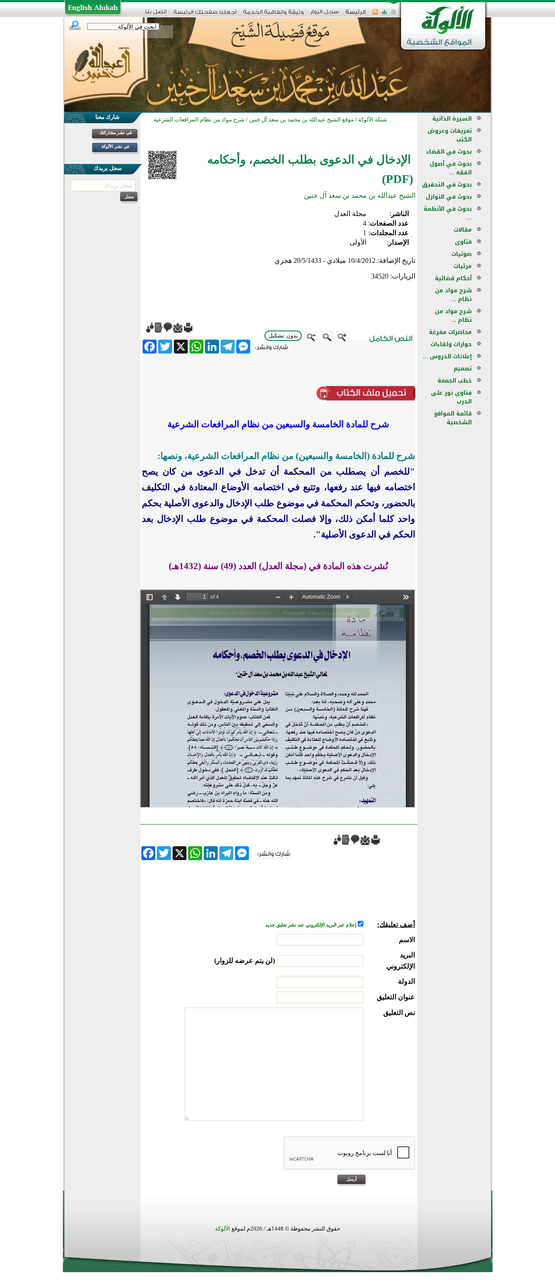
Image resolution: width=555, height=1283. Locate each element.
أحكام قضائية (453, 278)
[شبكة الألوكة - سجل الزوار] (324, 14)
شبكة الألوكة (372, 119)
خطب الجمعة (454, 380)
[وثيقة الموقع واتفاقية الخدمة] (273, 15)
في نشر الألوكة (115, 146)
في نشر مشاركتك (115, 132)
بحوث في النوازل (449, 196)
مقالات (463, 229)
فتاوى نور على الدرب (451, 397)
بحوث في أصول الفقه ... (451, 168)
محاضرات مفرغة (450, 332)
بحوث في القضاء (449, 151)
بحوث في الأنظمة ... (448, 213)
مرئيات (463, 266)
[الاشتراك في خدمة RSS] (375, 14)
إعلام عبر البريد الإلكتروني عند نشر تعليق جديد (311, 925)
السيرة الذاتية (452, 118)
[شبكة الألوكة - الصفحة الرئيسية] (355, 15)
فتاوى (463, 241)
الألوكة (222, 1228)
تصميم (463, 368)
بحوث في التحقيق (447, 184)
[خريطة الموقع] (384, 14)
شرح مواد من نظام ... (453, 294)
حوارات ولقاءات (451, 344)
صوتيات (461, 254)
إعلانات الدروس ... (447, 356)
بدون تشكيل (283, 335)
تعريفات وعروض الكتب (450, 135)
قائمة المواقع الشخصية (453, 418)
